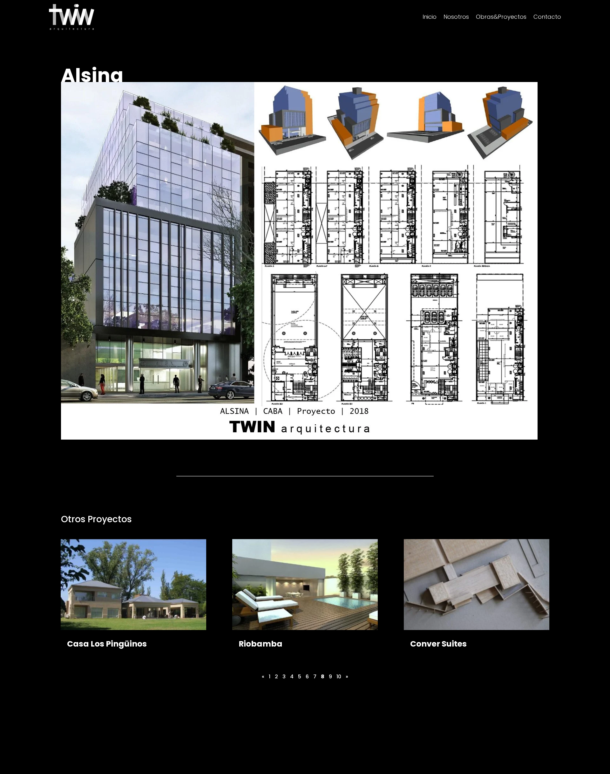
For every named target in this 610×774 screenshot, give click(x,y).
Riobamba (260, 643)
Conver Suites (438, 643)
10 (338, 676)
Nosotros (456, 18)
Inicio (430, 18)
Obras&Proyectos (501, 18)
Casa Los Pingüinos (107, 643)
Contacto (547, 18)
